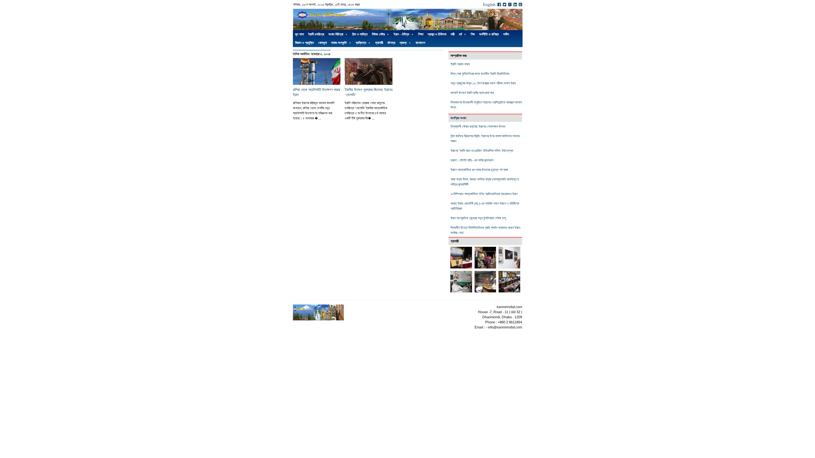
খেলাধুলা (322, 43)
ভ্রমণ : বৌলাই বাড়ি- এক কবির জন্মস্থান (472, 160)
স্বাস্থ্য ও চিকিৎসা (437, 34)
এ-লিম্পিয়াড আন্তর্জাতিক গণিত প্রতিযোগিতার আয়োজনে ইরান (485, 194)
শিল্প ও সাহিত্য (360, 34)
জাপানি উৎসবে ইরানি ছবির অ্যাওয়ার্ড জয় (472, 93)
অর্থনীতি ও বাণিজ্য (489, 34)
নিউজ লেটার (378, 34)
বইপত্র (391, 43)
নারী (453, 34)
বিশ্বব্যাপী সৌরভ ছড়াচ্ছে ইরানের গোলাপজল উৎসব (478, 126)
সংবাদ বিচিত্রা (335, 34)
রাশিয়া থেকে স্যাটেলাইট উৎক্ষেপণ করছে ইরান (316, 92)
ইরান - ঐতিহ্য (401, 34)
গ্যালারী (379, 43)
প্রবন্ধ (403, 43)
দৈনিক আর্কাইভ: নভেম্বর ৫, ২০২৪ (311, 54)
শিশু (473, 34)
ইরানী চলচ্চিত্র (316, 34)
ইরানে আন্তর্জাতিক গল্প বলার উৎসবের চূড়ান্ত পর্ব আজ (479, 170)
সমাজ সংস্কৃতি (339, 43)
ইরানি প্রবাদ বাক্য (460, 64)
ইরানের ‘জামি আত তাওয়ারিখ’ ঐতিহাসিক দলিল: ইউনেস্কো (482, 150)
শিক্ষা (420, 34)
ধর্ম (460, 34)
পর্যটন (506, 34)
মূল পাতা (299, 34)
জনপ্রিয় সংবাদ (458, 118)
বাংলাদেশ (420, 43)
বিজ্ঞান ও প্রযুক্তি (304, 43)
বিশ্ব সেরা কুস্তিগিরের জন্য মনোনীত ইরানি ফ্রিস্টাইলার (480, 73)
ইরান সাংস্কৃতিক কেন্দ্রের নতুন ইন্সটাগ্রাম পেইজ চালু (478, 218)
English (489, 4)
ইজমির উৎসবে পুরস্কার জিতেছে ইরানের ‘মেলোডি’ (368, 92)
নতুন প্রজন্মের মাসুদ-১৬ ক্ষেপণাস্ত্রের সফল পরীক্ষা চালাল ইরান (483, 83)
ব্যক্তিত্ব (361, 43)
